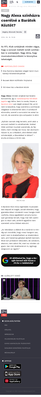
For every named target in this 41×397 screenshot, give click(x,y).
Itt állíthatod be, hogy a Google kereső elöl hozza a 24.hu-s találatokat (23, 260)
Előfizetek (29, 2)
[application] (20, 289)
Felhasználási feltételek (15, 339)
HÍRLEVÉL (8, 330)
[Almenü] (12, 2)
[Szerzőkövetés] (25, 32)
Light (5, 10)
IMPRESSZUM (9, 334)
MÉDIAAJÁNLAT (10, 352)
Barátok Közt (7, 104)
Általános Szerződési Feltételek (17, 348)
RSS (6, 325)
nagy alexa (23, 6)
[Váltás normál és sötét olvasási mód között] (17, 2)
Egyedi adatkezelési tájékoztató (17, 343)
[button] (38, 6)
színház (13, 6)
